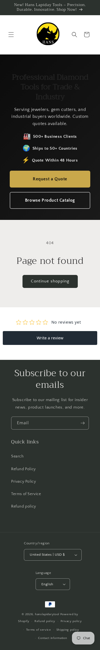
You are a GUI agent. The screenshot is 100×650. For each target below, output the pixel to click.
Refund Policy (23, 469)
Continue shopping (50, 281)
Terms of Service (26, 494)
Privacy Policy (23, 481)
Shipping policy (67, 629)
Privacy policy (71, 621)
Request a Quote (50, 178)
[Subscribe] (82, 423)
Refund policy (23, 506)
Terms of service (38, 629)
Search (17, 456)
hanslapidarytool (47, 614)
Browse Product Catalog (50, 200)
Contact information (52, 638)
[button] (11, 34)
